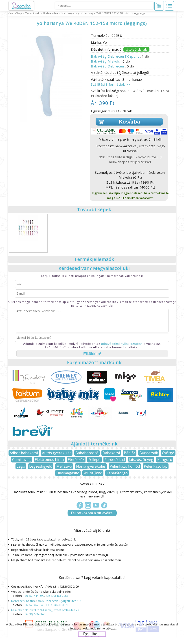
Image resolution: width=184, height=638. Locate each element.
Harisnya (68, 13)
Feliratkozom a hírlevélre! (92, 512)
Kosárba (129, 122)
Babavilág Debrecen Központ (115, 56)
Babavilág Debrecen (108, 66)
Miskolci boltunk (22, 610)
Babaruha (50, 13)
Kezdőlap (15, 13)
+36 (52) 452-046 (33, 605)
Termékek (32, 13)
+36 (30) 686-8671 (34, 614)
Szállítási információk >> (110, 84)
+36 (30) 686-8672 (57, 605)
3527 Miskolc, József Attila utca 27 (56, 610)
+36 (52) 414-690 (33, 596)
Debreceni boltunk (23, 601)
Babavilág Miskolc (106, 61)
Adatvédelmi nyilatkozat (99, 628)
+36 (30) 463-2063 (57, 596)
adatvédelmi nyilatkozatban (122, 343)
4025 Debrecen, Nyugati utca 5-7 (59, 601)
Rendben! (92, 634)
